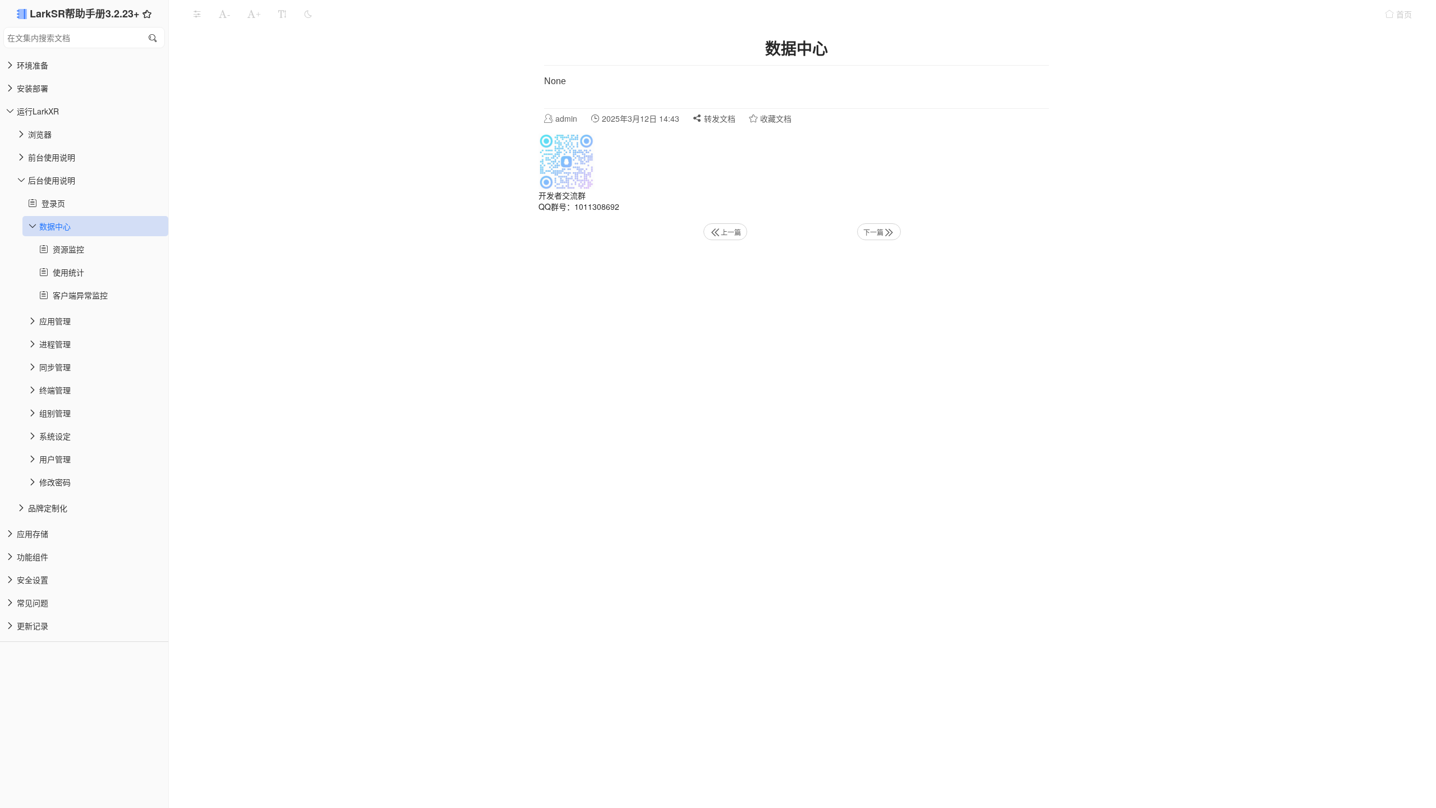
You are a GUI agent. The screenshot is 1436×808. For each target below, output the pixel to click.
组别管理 (55, 413)
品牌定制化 (47, 507)
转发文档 (718, 118)
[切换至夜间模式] (308, 14)
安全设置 (32, 579)
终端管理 (55, 390)
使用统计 (66, 272)
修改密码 (55, 482)
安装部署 (32, 88)
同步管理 (55, 367)
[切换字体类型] (282, 14)
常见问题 (32, 602)
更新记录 (32, 625)
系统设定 (55, 436)
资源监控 (66, 249)
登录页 (51, 203)
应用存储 (32, 533)
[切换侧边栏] (197, 14)
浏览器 (40, 134)
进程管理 (55, 344)
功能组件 (32, 556)
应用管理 (55, 321)
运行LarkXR (38, 111)
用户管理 (55, 459)
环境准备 (32, 65)
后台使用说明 (51, 180)
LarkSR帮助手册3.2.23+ (86, 13)
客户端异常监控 (78, 295)
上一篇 (731, 232)
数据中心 (55, 226)
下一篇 (873, 232)
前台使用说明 (51, 157)
